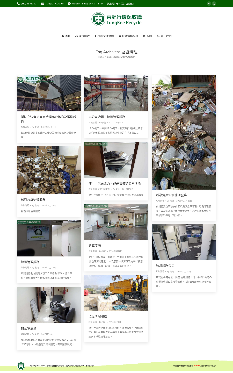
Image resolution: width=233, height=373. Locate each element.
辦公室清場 (28, 328)
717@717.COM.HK (54, 3)
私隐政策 (90, 365)
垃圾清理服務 (30, 262)
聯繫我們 (51, 365)
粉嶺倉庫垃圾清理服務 (171, 195)
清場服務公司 (165, 266)
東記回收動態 (104, 189)
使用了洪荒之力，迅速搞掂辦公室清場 (115, 183)
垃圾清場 (25, 127)
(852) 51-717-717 (29, 3)
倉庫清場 (95, 245)
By (35, 127)
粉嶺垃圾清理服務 (33, 200)
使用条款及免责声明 (75, 365)
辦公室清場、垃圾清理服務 (107, 117)
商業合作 (60, 365)
